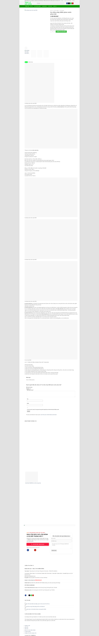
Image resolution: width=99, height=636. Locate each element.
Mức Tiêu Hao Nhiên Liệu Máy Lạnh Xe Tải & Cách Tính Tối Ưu (38, 603)
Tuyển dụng (28, 631)
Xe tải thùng (56, 10)
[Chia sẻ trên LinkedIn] (53, 34)
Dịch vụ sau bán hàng (68, 0)
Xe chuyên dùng (37, 6)
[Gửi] (63, 3)
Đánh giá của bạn (29, 387)
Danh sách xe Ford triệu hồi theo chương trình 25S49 (36, 609)
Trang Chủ (27, 6)
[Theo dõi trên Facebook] (67, 3)
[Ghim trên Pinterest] (52, 34)
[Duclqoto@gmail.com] (69, 6)
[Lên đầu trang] (97, 635)
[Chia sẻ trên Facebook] (50, 34)
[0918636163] (73, 6)
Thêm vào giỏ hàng (61, 31)
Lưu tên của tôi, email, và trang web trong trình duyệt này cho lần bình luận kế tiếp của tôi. (43, 409)
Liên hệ (73, 0)
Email (28, 403)
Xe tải (31, 6)
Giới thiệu (61, 0)
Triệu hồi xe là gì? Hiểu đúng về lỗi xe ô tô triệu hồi (35, 606)
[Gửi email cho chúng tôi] (69, 3)
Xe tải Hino (62, 10)
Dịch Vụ (55, 6)
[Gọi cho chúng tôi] (71, 3)
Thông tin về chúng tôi (30, 633)
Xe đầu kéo (44, 6)
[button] (26, 48)
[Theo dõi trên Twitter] (27, 595)
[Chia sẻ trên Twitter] (51, 34)
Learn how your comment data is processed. (49, 414)
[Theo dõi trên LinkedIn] (33, 550)
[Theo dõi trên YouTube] (73, 3)
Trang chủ (27, 625)
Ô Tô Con (50, 6)
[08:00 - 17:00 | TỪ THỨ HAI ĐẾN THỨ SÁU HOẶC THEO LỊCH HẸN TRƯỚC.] (71, 6)
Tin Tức (26, 628)
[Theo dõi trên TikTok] (30, 550)
